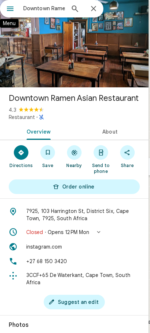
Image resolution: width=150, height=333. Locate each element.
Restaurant (22, 117)
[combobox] (44, 8)
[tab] (37, 131)
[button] (74, 232)
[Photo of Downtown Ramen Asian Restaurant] (74, 43)
